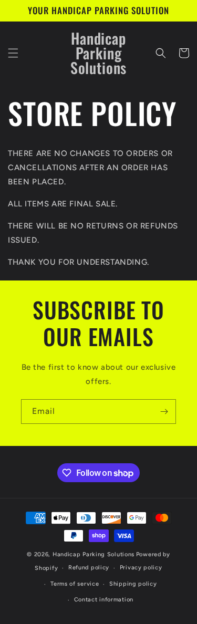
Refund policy (88, 567)
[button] (13, 53)
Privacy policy (141, 567)
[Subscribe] (163, 411)
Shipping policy (133, 583)
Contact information (103, 599)
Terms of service (74, 583)
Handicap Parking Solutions (93, 554)
